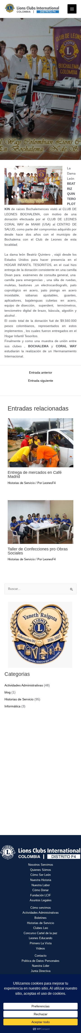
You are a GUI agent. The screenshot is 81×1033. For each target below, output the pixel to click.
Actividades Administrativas (23, 685)
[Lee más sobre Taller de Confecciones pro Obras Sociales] (40, 522)
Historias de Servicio (21, 483)
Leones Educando (40, 938)
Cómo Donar (40, 890)
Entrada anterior (40, 372)
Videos (40, 948)
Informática (12, 706)
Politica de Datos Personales (40, 961)
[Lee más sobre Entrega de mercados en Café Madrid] (40, 442)
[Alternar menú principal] (72, 9)
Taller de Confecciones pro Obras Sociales (38, 551)
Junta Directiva (40, 971)
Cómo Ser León (40, 874)
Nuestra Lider (40, 965)
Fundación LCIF (40, 895)
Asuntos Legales (41, 900)
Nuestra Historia (40, 880)
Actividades (30, 912)
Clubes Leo (40, 928)
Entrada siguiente (40, 380)
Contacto (40, 955)
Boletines (40, 917)
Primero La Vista (41, 943)
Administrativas (48, 912)
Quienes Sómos (40, 870)
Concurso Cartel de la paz (40, 933)
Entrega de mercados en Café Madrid (35, 474)
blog (7, 692)
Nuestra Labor (41, 885)
